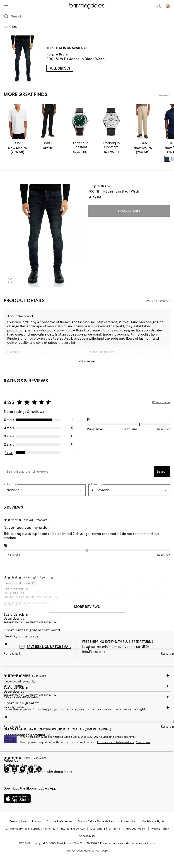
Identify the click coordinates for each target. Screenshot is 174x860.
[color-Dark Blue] (167, 159)
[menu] (6, 5)
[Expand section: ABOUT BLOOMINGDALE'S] (87, 697)
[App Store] (17, 798)
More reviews (87, 607)
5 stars (9, 420)
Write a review (161, 402)
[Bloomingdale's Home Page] (86, 6)
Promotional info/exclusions (115, 742)
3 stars (9, 436)
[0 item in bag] (167, 6)
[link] (17, 147)
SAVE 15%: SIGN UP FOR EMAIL (49, 647)
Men (14, 26)
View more (87, 361)
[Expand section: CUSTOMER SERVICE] (87, 675)
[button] (45, 235)
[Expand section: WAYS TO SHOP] (87, 707)
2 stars (9, 444)
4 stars (9, 428)
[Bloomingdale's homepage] (5, 26)
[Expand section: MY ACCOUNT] (87, 686)
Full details (59, 68)
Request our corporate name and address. (127, 843)
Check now (143, 742)
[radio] (167, 159)
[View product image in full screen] (10, 280)
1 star (9, 452)
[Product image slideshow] (45, 235)
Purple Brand (58, 54)
